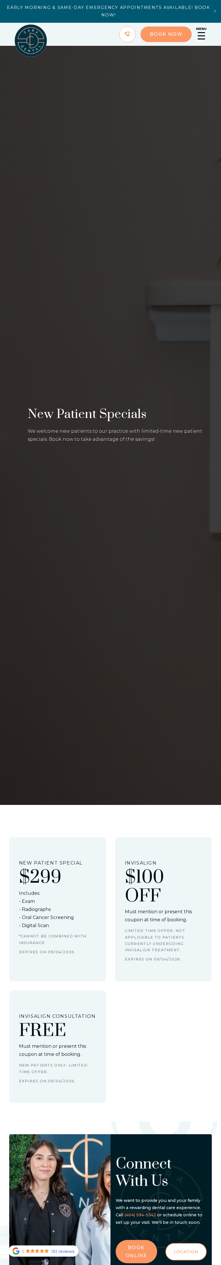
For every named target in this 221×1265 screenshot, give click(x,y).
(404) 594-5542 (140, 1214)
